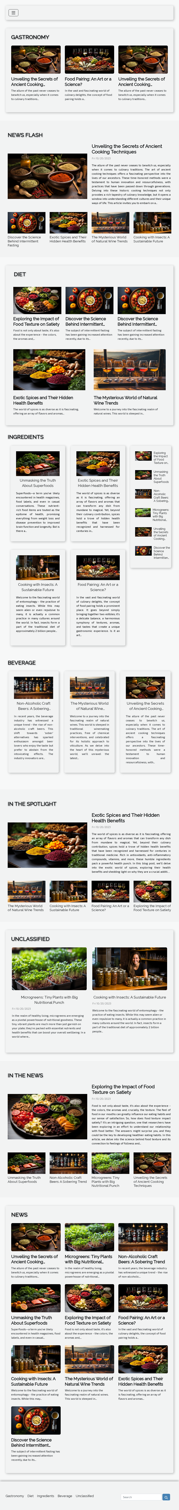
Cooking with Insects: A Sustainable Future (152, 239)
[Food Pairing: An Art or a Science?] (89, 59)
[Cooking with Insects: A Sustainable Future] (152, 222)
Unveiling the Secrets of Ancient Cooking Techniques (34, 84)
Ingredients (45, 1496)
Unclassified (85, 1496)
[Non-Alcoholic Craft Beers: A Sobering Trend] (143, 494)
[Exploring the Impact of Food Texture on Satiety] (37, 300)
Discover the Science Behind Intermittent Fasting (24, 241)
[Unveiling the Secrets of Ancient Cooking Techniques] (36, 59)
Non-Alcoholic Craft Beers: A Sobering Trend (161, 497)
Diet (30, 1496)
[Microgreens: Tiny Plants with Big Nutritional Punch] (143, 512)
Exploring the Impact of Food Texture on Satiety (36, 321)
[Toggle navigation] (13, 12)
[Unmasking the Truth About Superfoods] (38, 463)
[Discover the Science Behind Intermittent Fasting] (26, 222)
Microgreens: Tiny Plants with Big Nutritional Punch (161, 516)
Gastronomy (15, 1496)
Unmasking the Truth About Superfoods (161, 477)
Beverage (65, 1496)
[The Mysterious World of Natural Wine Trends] (110, 222)
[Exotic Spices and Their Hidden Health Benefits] (68, 222)
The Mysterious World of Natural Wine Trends (110, 239)
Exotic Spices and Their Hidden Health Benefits (68, 239)
